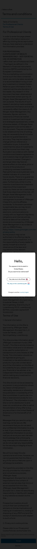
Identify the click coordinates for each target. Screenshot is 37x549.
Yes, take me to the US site (17, 279)
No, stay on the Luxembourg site (17, 283)
